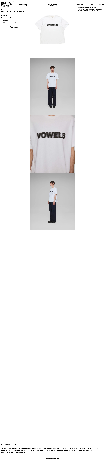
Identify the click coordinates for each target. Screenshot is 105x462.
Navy (9, 12)
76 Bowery (23, 5)
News (12, 5)
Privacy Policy (19, 452)
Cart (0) (101, 5)
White (3, 12)
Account (79, 5)
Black (25, 12)
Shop (3, 5)
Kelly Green (17, 12)
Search (90, 5)
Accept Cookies (52, 458)
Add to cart (15, 27)
